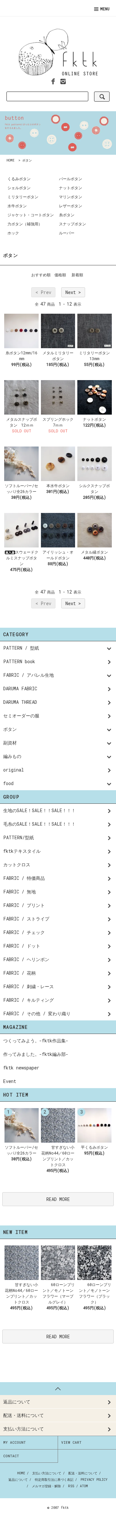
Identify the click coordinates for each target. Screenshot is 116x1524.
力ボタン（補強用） (24, 223)
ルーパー (66, 232)
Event (9, 1081)
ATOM (84, 1486)
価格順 (60, 274)
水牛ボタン (17, 205)
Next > (73, 292)
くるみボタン (19, 178)
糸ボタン (66, 214)
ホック (13, 232)
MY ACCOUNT (14, 1442)
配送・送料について (82, 1473)
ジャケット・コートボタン (30, 214)
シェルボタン (19, 187)
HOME (10, 160)
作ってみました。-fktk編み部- (35, 1054)
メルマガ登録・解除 (46, 1486)
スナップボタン (72, 223)
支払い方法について (46, 1473)
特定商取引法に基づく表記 (54, 1480)
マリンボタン (70, 196)
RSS (71, 1486)
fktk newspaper (21, 1068)
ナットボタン (70, 187)
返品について (18, 1480)
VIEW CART (71, 1442)
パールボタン (70, 178)
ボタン (27, 160)
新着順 (77, 274)
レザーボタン (70, 205)
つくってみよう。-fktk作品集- (35, 1040)
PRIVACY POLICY (94, 1480)
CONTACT (11, 1455)
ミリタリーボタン (22, 196)
